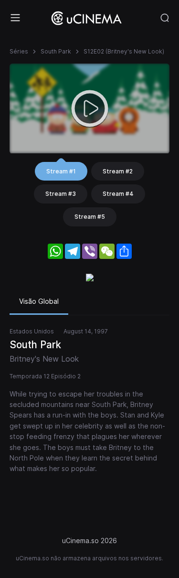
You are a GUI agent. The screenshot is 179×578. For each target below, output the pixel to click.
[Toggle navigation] (15, 17)
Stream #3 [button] (60, 193)
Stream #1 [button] (61, 171)
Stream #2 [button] (118, 171)
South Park (56, 51)
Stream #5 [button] (89, 216)
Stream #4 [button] (118, 193)
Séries (19, 51)
